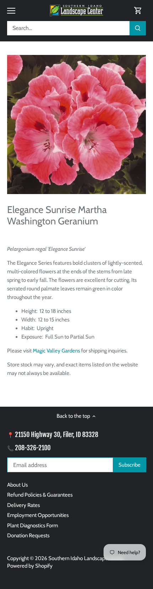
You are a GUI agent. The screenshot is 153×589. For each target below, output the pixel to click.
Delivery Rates (23, 505)
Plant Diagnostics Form (32, 525)
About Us (17, 485)
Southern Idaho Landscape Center (86, 558)
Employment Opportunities (38, 515)
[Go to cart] (138, 10)
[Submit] (138, 28)
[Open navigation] (11, 11)
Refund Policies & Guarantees (40, 495)
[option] (76, 124)
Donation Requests (28, 535)
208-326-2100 (33, 448)
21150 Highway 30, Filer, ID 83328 (56, 434)
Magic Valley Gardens (56, 350)
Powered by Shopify (30, 566)
